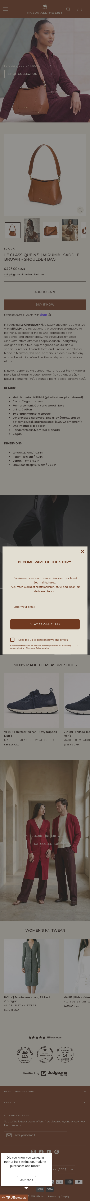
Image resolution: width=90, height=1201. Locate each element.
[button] (31, 1198)
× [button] (50, 1150)
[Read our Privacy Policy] (77, 646)
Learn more (26, 1179)
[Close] (82, 551)
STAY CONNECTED (45, 624)
